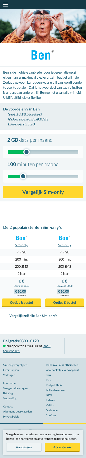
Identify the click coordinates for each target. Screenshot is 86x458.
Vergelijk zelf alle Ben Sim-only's (33, 316)
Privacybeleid (11, 416)
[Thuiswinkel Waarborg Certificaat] (75, 346)
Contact (8, 406)
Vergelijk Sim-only (43, 192)
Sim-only (21, 245)
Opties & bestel (21, 302)
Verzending (9, 398)
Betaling (8, 393)
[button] (5, 4)
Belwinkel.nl (43, 4)
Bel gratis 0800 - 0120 (21, 341)
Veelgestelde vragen (15, 388)
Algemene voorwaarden (17, 411)
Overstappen (11, 370)
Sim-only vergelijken (15, 365)
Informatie (9, 383)
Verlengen (9, 375)
